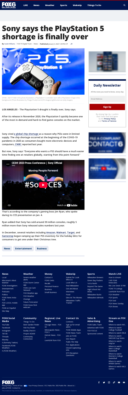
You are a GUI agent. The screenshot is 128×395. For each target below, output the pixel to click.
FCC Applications (73, 345)
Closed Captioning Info (73, 349)
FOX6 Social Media (8, 320)
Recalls (47, 283)
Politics (5, 294)
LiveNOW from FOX (117, 291)
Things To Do (28, 322)
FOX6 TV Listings (115, 288)
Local (4, 277)
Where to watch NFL (117, 324)
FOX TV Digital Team (24, 44)
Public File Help (72, 342)
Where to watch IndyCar (115, 342)
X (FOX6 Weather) (9, 351)
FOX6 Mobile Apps (73, 330)
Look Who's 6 (71, 282)
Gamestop (7, 235)
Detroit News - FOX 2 (52, 336)
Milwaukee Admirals (95, 297)
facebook (99, 382)
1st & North (92, 283)
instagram (109, 382)
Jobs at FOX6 (71, 336)
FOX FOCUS (92, 330)
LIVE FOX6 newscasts (113, 281)
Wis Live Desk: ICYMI (117, 285)
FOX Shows (113, 306)
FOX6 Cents (49, 280)
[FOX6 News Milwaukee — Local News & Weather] (10, 5)
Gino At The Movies (74, 297)
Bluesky (5, 339)
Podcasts (6, 291)
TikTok (5, 333)
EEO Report (70, 339)
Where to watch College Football (115, 328)
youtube (119, 382)
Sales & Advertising (93, 320)
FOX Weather (28, 296)
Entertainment (23, 248)
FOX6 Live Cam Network (29, 289)
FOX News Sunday (116, 303)
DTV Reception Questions (72, 354)
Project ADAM (29, 333)
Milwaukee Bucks (94, 294)
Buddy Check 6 (29, 330)
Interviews (70, 291)
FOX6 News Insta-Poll (9, 298)
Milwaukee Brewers (95, 277)
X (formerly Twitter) (10, 342)
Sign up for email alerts (73, 325)
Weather (28, 273)
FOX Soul (112, 300)
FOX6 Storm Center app (31, 283)
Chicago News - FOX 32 (53, 325)
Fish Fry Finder (29, 327)
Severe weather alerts (29, 278)
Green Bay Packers (95, 280)
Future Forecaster (30, 302)
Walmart (61, 232)
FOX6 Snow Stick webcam (30, 306)
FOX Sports (113, 297)
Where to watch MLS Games (117, 367)
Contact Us (72, 318)
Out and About (72, 288)
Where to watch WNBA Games (115, 362)
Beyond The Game (95, 286)
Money (48, 273)
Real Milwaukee (72, 285)
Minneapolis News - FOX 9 (53, 331)
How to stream (115, 277)
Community (29, 318)
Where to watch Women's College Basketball (116, 356)
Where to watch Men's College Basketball (115, 348)
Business (42, 248)
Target (71, 232)
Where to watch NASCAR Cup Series (116, 337)
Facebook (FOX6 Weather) (8, 346)
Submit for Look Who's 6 (72, 278)
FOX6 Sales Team (94, 324)
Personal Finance (51, 286)
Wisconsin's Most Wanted (9, 281)
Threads (5, 336)
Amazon (50, 232)
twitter (104, 382)
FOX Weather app (30, 293)
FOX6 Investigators (9, 285)
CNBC (18, 144)
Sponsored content (95, 333)
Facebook (6, 327)
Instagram (6, 330)
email (124, 382)
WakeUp (70, 273)
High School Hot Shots (93, 290)
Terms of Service (109, 121)
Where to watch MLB (117, 333)
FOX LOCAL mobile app (10, 304)
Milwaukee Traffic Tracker (73, 301)
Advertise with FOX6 (95, 327)
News (36, 44)
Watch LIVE (115, 273)
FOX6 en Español (9, 308)
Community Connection (28, 337)
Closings (26, 299)
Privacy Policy (110, 119)
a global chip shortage (26, 133)
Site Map (5, 311)
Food (68, 294)
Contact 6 (48, 277)
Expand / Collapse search (124, 5)
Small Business (51, 292)
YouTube (5, 324)
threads (114, 382)
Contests (69, 322)
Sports (91, 273)
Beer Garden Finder (31, 324)
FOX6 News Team (73, 333)
